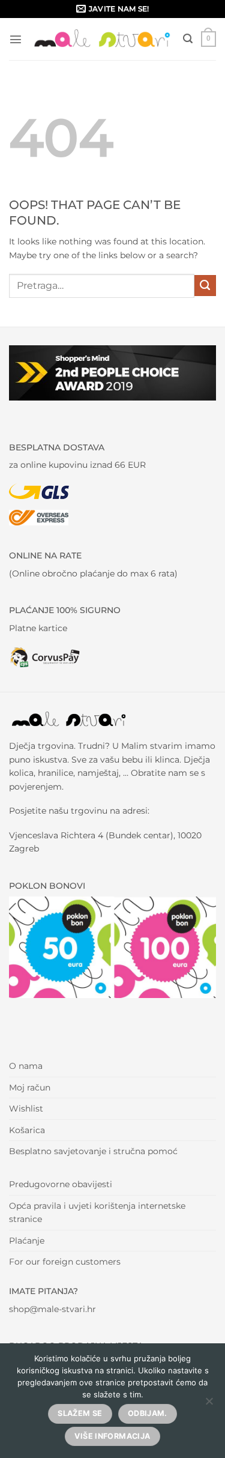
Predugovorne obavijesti (60, 1184)
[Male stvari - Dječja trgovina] (102, 38)
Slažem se (80, 1413)
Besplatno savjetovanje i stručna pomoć (93, 1151)
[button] (15, 39)
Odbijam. (147, 1413)
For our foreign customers (65, 1261)
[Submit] (205, 286)
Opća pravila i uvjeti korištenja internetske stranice (97, 1212)
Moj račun (29, 1087)
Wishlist (26, 1108)
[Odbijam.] (209, 1404)
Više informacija (112, 1436)
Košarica (27, 1130)
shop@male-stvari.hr (52, 1309)
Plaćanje (26, 1240)
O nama (26, 1065)
